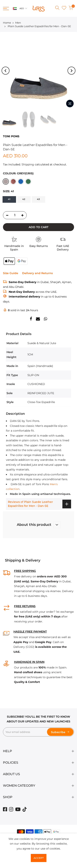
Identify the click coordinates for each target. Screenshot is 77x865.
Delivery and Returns (37, 273)
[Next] (71, 71)
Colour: (18, 173)
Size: (8, 191)
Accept (39, 857)
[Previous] (5, 71)
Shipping (28, 164)
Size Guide (10, 273)
